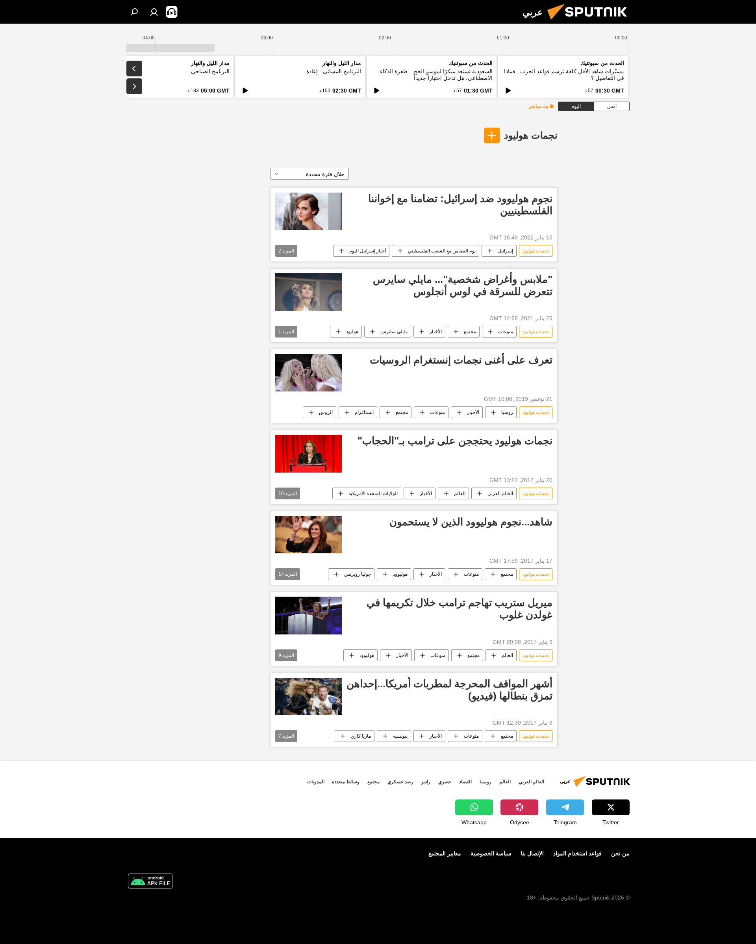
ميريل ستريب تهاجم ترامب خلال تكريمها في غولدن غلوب (459, 609)
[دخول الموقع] (154, 12)
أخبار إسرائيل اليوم (367, 251)
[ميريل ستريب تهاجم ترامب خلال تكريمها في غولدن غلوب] (308, 615)
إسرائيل (505, 251)
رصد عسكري (400, 782)
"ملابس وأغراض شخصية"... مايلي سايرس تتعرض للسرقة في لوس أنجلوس (462, 285)
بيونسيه (400, 736)
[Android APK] (150, 882)
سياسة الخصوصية (491, 853)
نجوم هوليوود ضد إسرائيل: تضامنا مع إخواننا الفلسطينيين (460, 205)
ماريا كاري (361, 736)
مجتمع (470, 331)
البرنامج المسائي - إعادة (333, 71)
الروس (326, 412)
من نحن (620, 853)
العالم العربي (500, 493)
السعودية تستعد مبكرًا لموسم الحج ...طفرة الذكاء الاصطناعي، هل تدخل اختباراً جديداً (436, 74)
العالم (459, 493)
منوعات (505, 331)
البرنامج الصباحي (210, 71)
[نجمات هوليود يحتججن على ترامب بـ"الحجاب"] (308, 453)
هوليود (352, 331)
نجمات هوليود (531, 135)
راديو (425, 782)
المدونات (315, 782)
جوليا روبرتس (357, 574)
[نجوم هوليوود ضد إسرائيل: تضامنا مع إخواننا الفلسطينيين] (308, 211)
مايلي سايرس (394, 331)
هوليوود (400, 574)
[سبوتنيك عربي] (590, 22)
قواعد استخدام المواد (577, 853)
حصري (444, 782)
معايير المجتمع (444, 853)
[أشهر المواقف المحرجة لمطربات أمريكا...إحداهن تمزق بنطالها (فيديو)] (308, 696)
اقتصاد (465, 782)
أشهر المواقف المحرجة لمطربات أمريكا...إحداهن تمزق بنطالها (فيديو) (449, 690)
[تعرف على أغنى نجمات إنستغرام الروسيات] (308, 372)
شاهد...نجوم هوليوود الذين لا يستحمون (470, 522)
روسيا (507, 412)
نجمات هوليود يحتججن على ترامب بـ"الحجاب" (455, 441)
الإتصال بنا (532, 853)
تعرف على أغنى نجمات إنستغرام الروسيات (461, 360)
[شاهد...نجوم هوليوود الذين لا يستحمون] (308, 534)
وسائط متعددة (345, 782)
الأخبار (436, 331)
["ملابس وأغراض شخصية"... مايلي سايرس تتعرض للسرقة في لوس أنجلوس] (308, 292)
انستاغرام (364, 412)
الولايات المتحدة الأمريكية (373, 493)
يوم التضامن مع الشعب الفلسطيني (442, 251)
